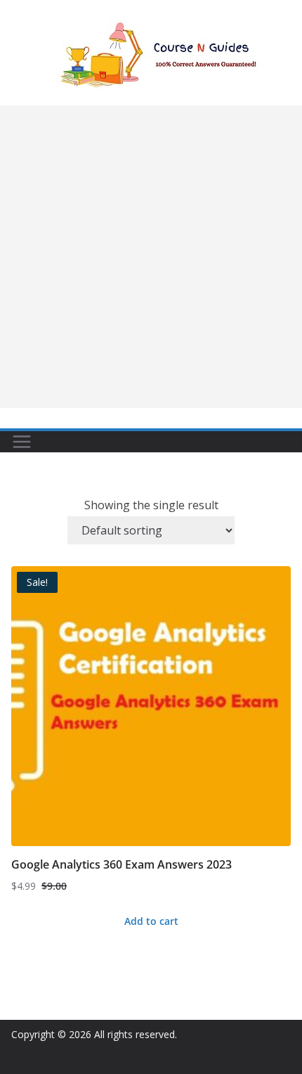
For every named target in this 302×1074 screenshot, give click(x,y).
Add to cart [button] (151, 921)
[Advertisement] (151, 257)
